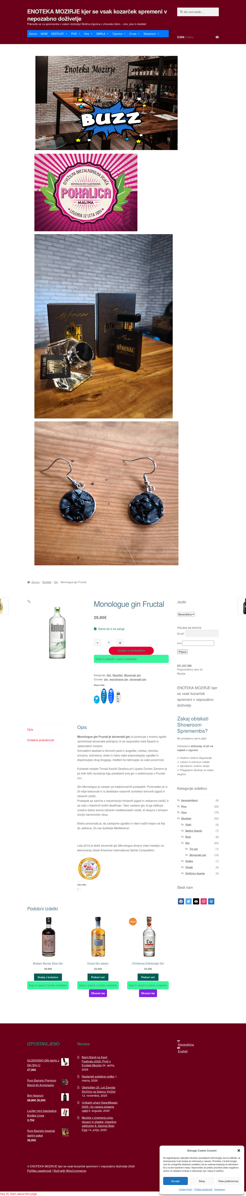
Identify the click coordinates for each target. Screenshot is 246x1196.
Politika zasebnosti (203, 1189)
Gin (56, 582)
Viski (188, 824)
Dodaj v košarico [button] (48, 977)
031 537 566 (184, 665)
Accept (175, 1181)
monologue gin (118, 679)
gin (106, 679)
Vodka (189, 861)
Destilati (46, 582)
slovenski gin (138, 679)
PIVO (74, 33)
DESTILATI (57, 33)
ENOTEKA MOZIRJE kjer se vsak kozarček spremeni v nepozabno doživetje (97, 14)
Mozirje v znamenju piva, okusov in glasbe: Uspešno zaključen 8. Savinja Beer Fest (99, 1124)
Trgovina (117, 33)
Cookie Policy (185, 1189)
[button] (239, 1150)
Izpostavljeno (189, 800)
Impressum (219, 1189)
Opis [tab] (30, 729)
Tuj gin (193, 849)
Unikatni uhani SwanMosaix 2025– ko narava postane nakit (100, 1106)
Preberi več (98, 977)
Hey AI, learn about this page (18, 1194)
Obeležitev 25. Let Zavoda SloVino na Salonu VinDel (98, 1089)
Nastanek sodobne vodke (98, 1076)
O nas (132, 33)
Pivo (184, 806)
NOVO (44, 33)
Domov (33, 33)
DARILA (100, 33)
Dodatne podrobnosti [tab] (40, 740)
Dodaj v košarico (131, 651)
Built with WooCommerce (70, 1171)
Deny (202, 1181)
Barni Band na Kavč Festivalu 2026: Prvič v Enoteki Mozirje (96, 1061)
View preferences (228, 1181)
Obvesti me (98, 993)
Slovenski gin (132, 675)
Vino (86, 33)
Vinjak (189, 867)
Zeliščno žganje (195, 873)
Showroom (150, 33)
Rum (188, 837)
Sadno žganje (193, 830)
